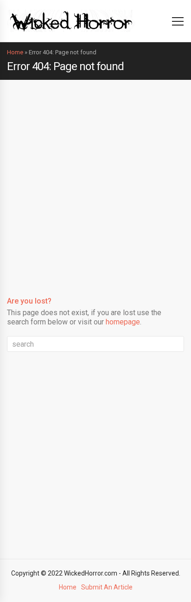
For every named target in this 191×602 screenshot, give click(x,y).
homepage (123, 321)
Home (15, 52)
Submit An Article (107, 587)
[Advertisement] (95, 180)
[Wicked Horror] (71, 21)
